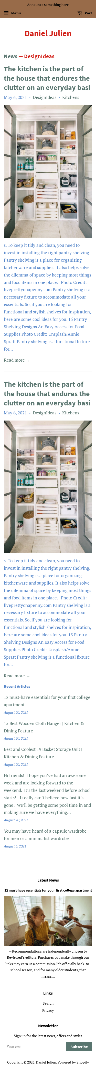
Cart (88, 13)
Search (48, 1003)
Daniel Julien (48, 33)
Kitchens (70, 97)
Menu (15, 13)
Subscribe (79, 1046)
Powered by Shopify (73, 1062)
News (10, 56)
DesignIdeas (44, 97)
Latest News (48, 880)
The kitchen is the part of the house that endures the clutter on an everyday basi (47, 78)
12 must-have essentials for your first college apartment (48, 890)
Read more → (17, 360)
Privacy (48, 1010)
